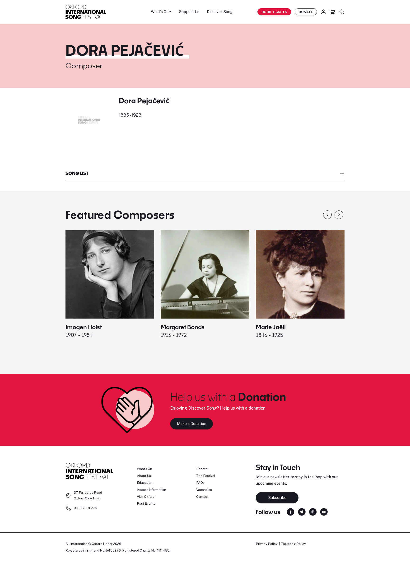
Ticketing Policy (293, 544)
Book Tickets (274, 12)
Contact (202, 496)
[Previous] (327, 214)
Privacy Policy (266, 544)
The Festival (205, 476)
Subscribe (277, 497)
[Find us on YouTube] (324, 511)
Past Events (146, 503)
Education (144, 482)
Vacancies (204, 490)
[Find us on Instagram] (313, 511)
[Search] (342, 12)
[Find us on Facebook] (290, 511)
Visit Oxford (145, 496)
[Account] (323, 12)
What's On (144, 469)
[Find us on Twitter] (302, 511)
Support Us (189, 11)
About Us (144, 476)
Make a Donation (191, 423)
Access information (151, 490)
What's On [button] (159, 11)
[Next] (339, 214)
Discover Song (220, 11)
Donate (306, 12)
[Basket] (332, 11)
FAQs (200, 482)
